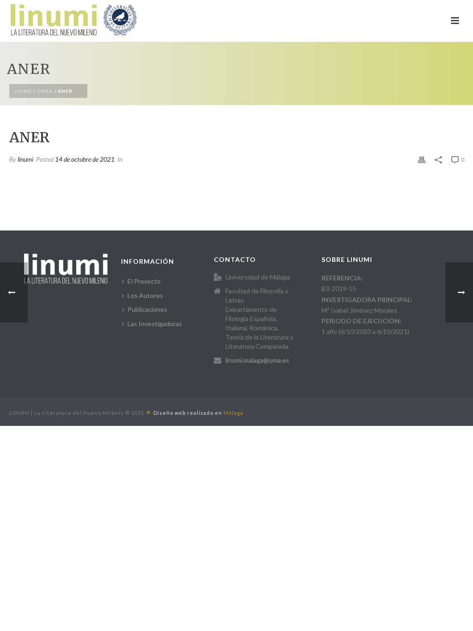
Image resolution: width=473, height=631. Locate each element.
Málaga (233, 413)
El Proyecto (144, 281)
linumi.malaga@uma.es (257, 360)
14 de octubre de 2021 (85, 159)
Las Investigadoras (154, 324)
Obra (45, 91)
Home (23, 91)
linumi (25, 159)
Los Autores (145, 295)
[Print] (421, 159)
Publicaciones (147, 309)
